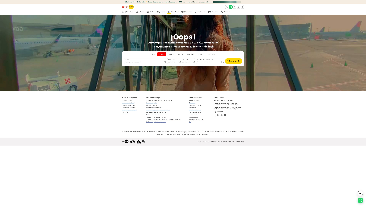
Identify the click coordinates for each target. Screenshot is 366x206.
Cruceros (227, 12)
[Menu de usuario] (227, 7)
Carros (163, 12)
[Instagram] (218, 114)
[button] (360, 200)
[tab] (153, 54)
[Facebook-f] (215, 114)
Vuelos (152, 12)
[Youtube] (225, 114)
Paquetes (129, 12)
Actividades (173, 12)
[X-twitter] (221, 114)
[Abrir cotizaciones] (360, 193)
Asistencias (201, 12)
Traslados (188, 12)
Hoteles (141, 12)
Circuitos (215, 12)
